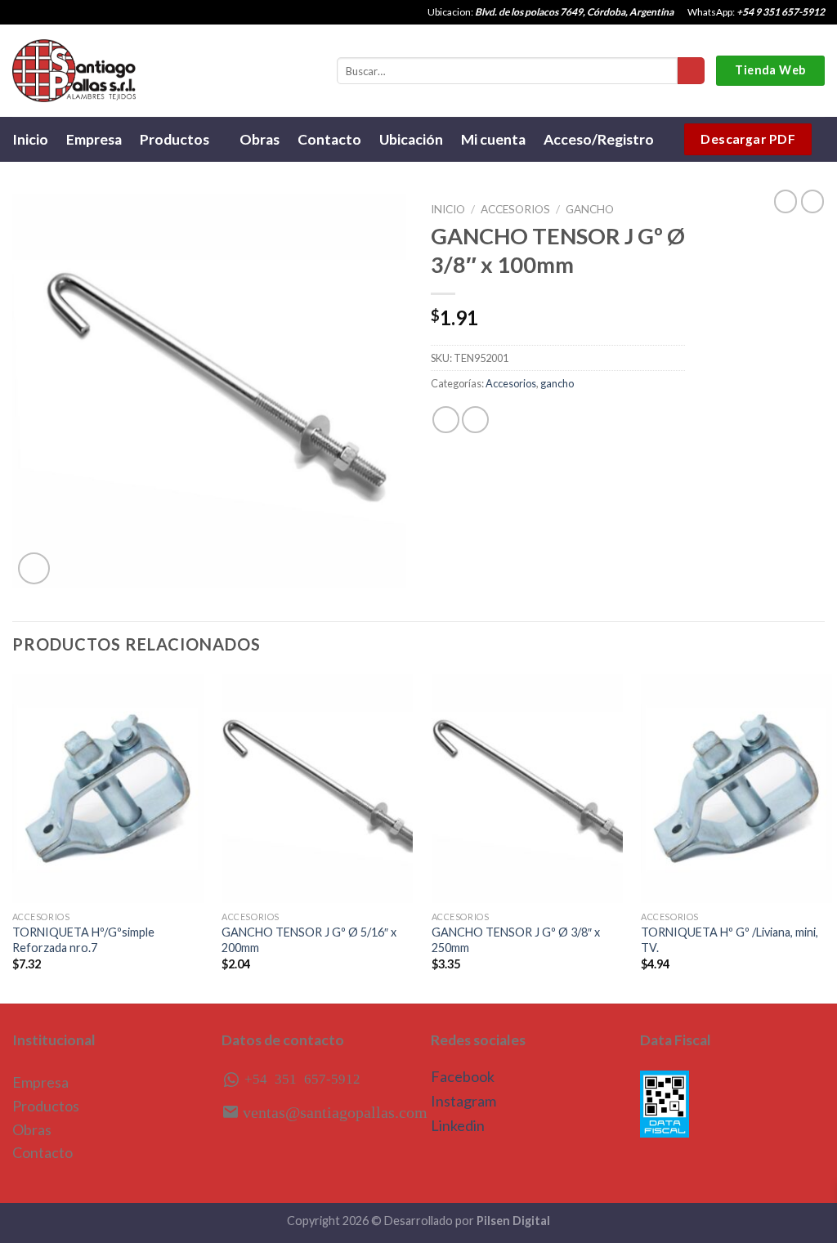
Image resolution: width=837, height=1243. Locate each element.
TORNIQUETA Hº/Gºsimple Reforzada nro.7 (83, 940)
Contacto (329, 139)
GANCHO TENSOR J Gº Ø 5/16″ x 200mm (309, 940)
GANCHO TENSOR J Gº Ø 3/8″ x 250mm (516, 940)
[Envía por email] (475, 419)
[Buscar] (691, 71)
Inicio (30, 139)
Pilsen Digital (513, 1220)
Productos (174, 139)
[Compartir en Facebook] (445, 419)
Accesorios (515, 209)
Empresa (94, 139)
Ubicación (411, 139)
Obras (259, 139)
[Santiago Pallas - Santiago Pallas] (74, 71)
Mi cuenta (493, 139)
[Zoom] (34, 568)
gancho (590, 209)
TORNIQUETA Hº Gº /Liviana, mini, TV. (729, 940)
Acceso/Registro (599, 139)
